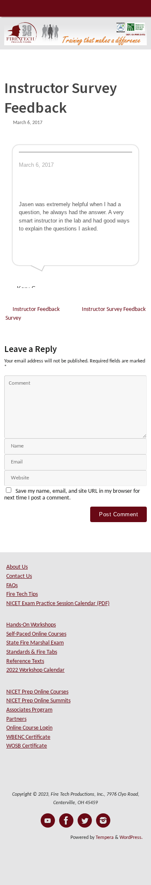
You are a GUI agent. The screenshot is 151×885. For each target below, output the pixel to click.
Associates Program (29, 710)
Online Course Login (29, 728)
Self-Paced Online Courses (36, 634)
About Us (17, 567)
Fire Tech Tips (22, 594)
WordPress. (131, 837)
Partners (16, 719)
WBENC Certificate (28, 737)
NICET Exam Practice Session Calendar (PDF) (57, 603)
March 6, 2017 (27, 122)
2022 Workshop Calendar (35, 670)
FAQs (12, 585)
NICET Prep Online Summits (38, 701)
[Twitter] (85, 820)
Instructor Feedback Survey (32, 314)
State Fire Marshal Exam (35, 643)
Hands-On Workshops (31, 625)
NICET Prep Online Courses (37, 692)
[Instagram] (103, 820)
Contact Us (19, 576)
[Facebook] (66, 820)
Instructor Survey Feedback (114, 309)
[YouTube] (48, 820)
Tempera (105, 837)
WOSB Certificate (26, 746)
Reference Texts (25, 661)
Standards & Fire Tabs (31, 652)
